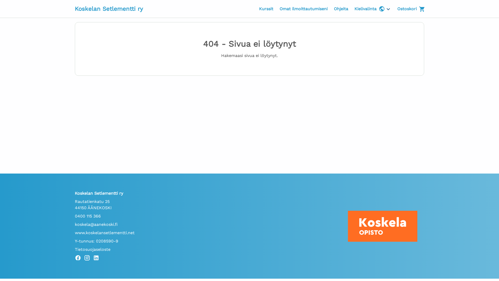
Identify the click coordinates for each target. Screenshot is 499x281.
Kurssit (266, 8)
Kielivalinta (365, 8)
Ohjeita (341, 8)
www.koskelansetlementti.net (105, 232)
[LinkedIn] (97, 258)
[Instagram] (88, 258)
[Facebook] (79, 258)
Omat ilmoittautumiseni (304, 8)
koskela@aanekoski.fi (96, 224)
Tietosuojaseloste (92, 249)
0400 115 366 (88, 216)
